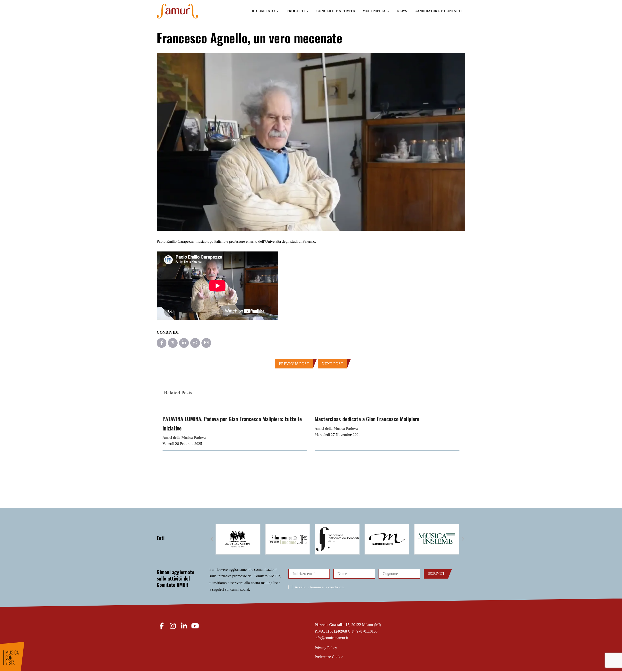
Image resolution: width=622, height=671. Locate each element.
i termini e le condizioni (326, 587)
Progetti (295, 11)
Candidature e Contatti (438, 11)
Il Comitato (263, 11)
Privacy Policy (326, 648)
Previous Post (294, 364)
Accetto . (320, 587)
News (402, 11)
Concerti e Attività (335, 11)
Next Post (332, 364)
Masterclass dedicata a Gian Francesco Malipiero (367, 419)
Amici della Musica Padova (184, 437)
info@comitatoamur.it (331, 638)
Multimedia (374, 11)
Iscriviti (436, 573)
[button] (212, 539)
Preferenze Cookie (329, 657)
